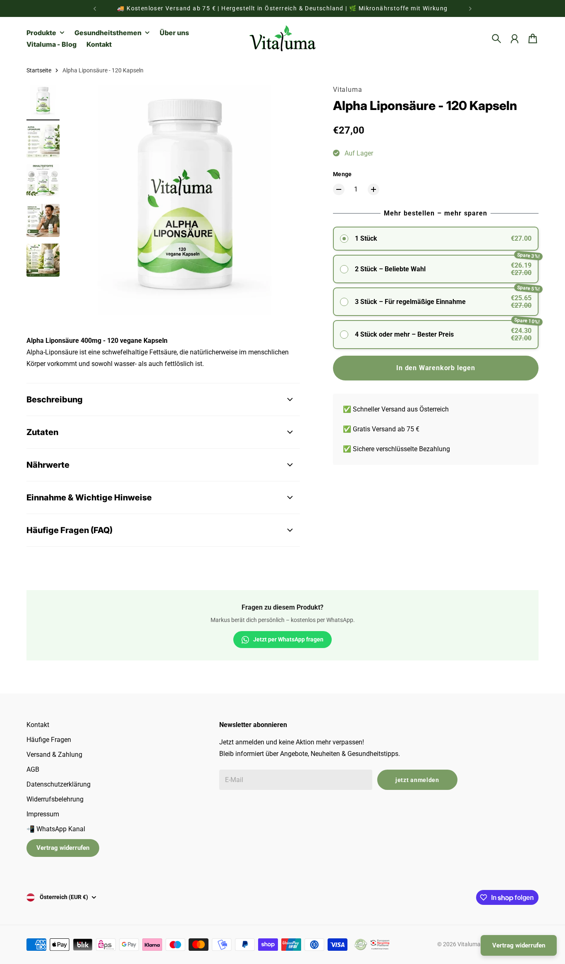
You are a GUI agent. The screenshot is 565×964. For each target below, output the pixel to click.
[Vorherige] (94, 8)
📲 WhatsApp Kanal (55, 829)
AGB (32, 769)
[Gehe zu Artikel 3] (43, 180)
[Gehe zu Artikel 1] (43, 101)
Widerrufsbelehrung (55, 799)
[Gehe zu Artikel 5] (43, 260)
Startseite (38, 70)
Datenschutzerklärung (58, 784)
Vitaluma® (471, 944)
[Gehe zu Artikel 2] (43, 141)
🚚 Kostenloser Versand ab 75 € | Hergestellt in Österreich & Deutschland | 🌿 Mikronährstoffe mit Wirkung (282, 8)
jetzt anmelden (417, 780)
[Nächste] (470, 8)
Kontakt (37, 725)
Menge (342, 174)
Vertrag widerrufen (62, 848)
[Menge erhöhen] (373, 189)
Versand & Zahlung (54, 754)
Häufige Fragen (48, 740)
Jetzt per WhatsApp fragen (288, 639)
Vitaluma (347, 89)
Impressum (42, 814)
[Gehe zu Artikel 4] (43, 220)
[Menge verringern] (339, 189)
